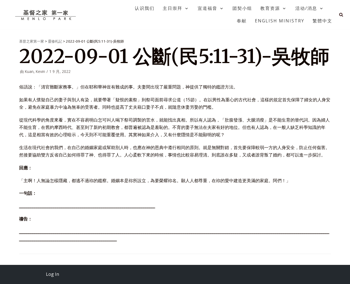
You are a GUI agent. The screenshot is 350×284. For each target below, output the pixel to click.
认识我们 (144, 8)
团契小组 (242, 8)
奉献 (242, 21)
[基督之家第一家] (46, 14)
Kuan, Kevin (35, 71)
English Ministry (279, 21)
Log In (52, 274)
